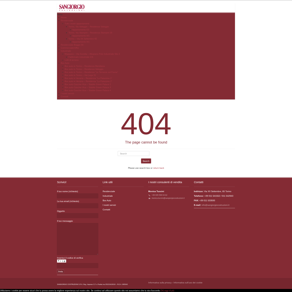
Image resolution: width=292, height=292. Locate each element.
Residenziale (109, 191)
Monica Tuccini (156, 191)
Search (146, 160)
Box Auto (107, 200)
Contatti (106, 209)
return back (158, 168)
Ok (161, 290)
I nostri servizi (109, 205)
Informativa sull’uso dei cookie (188, 282)
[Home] (71, 7)
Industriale (108, 196)
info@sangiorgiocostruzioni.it (215, 205)
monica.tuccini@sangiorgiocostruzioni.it (168, 198)
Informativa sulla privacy (160, 282)
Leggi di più (168, 290)
